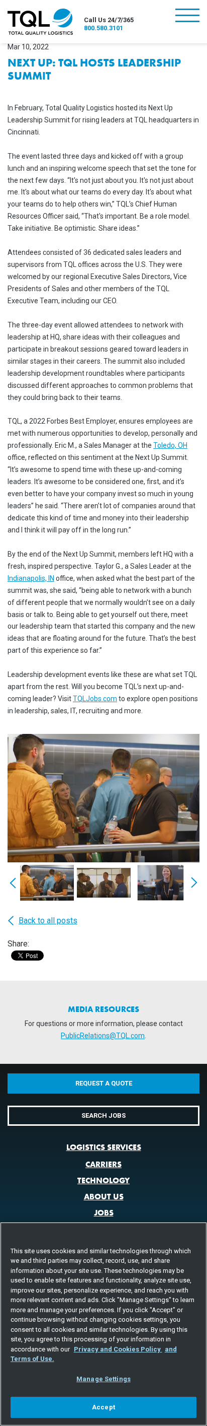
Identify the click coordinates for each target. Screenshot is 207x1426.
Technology (103, 1180)
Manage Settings (103, 1379)
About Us (104, 1196)
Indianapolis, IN (31, 578)
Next (194, 882)
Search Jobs (103, 1115)
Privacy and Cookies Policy (118, 1349)
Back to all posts (48, 920)
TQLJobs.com (95, 699)
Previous (13, 882)
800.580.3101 (103, 28)
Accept (103, 1407)
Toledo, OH (170, 445)
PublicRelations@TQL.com (103, 1036)
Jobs (104, 1212)
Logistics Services (103, 1147)
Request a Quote (103, 1083)
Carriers (103, 1164)
